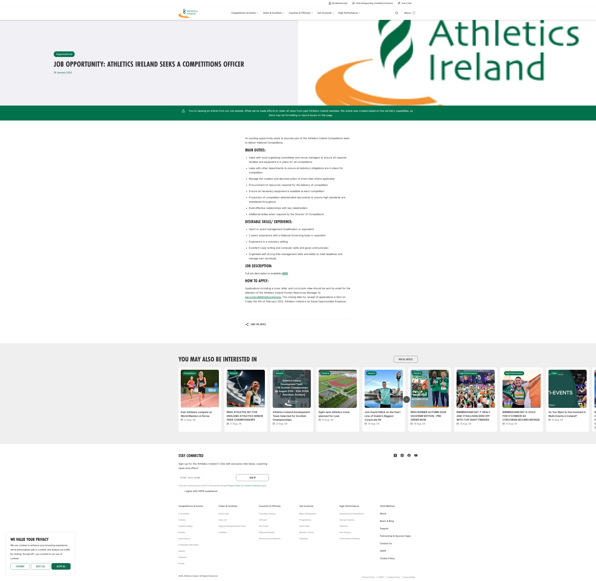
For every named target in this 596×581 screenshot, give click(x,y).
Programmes (305, 520)
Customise (20, 566)
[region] (40, 553)
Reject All (40, 566)
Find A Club (224, 514)
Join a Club (406, 3)
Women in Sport (306, 532)
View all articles (406, 359)
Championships (185, 526)
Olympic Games (347, 520)
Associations (184, 538)
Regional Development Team (232, 526)
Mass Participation (307, 514)
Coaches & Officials (270, 506)
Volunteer (303, 538)
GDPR (383, 551)
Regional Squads (267, 532)
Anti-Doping (345, 532)
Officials (263, 520)
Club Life (223, 520)
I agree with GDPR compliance (201, 491)
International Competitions (352, 514)
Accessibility (409, 577)
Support (384, 528)
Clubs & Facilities (228, 506)
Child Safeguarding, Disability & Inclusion (374, 3)
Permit (181, 563)
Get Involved (306, 506)
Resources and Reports (270, 538)
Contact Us (386, 543)
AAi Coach (263, 526)
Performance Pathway (350, 538)
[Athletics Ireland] (188, 13)
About (383, 513)
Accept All (61, 566)
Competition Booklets (188, 545)
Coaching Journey (267, 514)
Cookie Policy (387, 558)
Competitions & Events (190, 506)
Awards (181, 551)
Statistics (182, 557)
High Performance (349, 506)
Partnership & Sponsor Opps (395, 536)
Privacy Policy (234, 485)
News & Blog (387, 521)
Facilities (223, 532)
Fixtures (182, 520)
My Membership (339, 3)
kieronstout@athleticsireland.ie (263, 297)
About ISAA (304, 526)
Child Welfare (387, 506)
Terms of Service (253, 485)
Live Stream (183, 514)
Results (181, 532)
